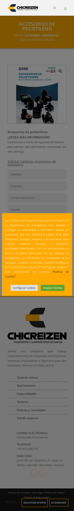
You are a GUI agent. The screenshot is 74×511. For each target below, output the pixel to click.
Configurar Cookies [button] (24, 288)
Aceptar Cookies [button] (52, 288)
